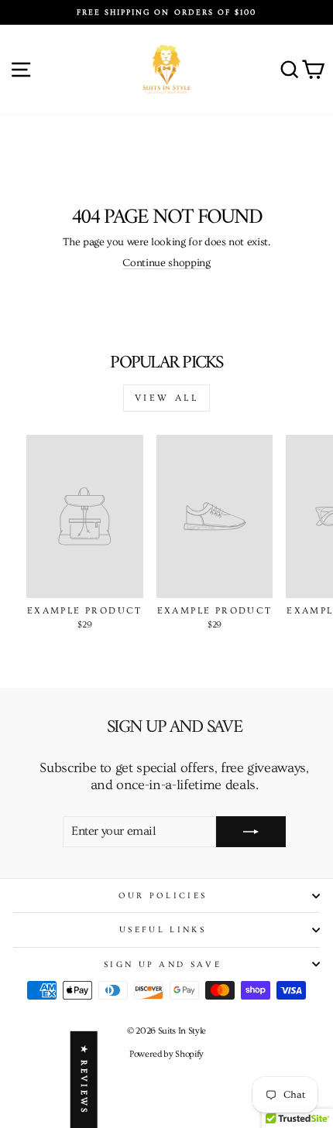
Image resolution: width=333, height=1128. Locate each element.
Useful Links (162, 930)
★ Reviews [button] (84, 1079)
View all (167, 398)
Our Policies (163, 895)
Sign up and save (162, 964)
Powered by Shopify (166, 1054)
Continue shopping (166, 263)
